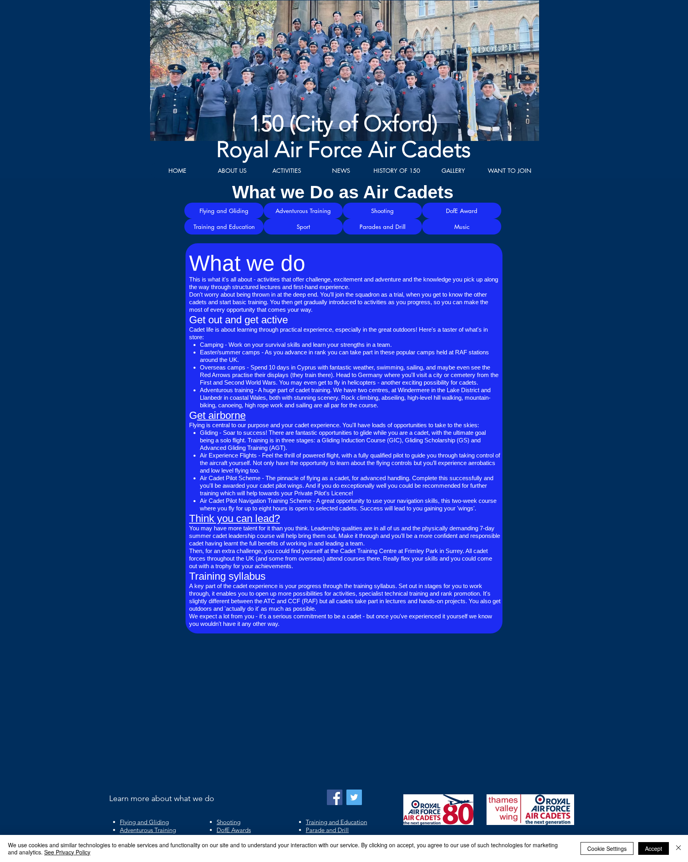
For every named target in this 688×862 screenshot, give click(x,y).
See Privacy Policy (67, 852)
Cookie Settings (607, 848)
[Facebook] (334, 797)
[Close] (678, 848)
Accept (653, 848)
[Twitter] (354, 797)
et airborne (221, 415)
